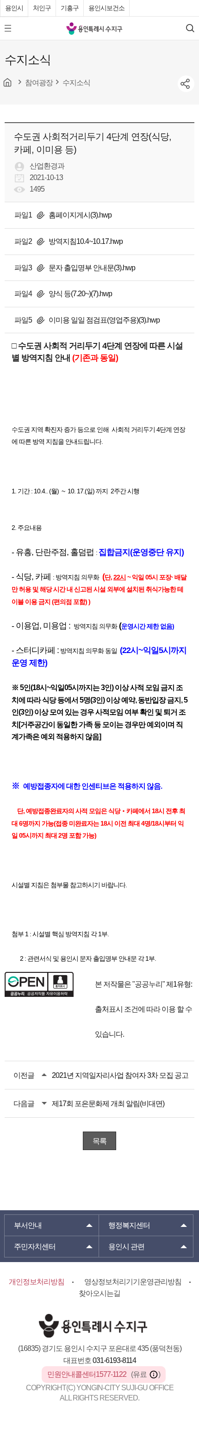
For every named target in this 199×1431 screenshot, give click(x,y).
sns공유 (186, 83)
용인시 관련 (126, 1247)
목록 (99, 1141)
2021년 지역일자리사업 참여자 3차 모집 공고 (120, 1075)
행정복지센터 (129, 1225)
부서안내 (28, 1225)
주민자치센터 (35, 1247)
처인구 (42, 8)
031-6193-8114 (114, 1360)
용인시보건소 (106, 8)
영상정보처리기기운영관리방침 (132, 1282)
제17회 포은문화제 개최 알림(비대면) (108, 1103)
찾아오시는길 (99, 1293)
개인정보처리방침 (36, 1282)
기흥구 (70, 8)
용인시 (14, 8)
